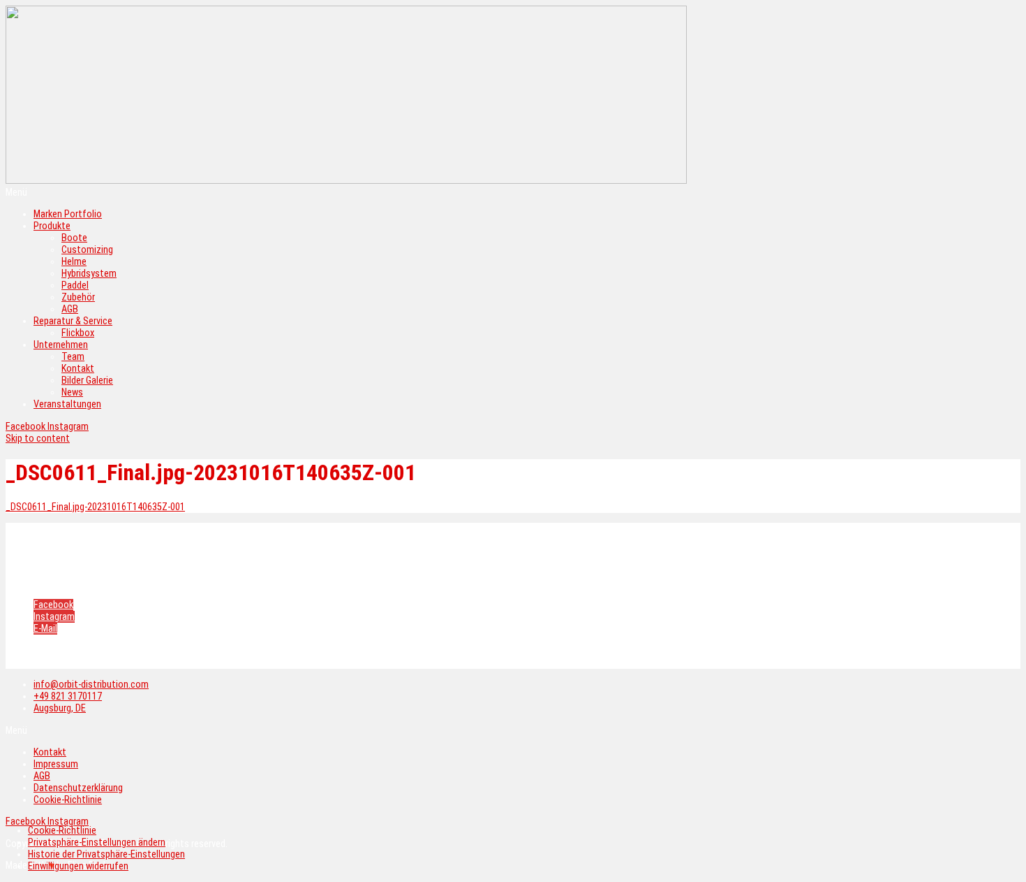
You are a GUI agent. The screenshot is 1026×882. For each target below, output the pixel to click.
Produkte (52, 226)
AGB (69, 309)
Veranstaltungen (67, 404)
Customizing (87, 250)
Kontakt (77, 369)
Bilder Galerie (87, 380)
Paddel (75, 285)
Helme (74, 262)
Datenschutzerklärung (81, 569)
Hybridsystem (89, 274)
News (72, 392)
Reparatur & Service (73, 321)
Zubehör (78, 297)
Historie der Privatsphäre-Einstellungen (106, 854)
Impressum (57, 542)
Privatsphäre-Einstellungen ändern (96, 842)
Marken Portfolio (68, 214)
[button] (513, 192)
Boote (74, 238)
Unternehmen (61, 345)
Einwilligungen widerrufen (78, 866)
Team (72, 357)
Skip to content (38, 438)
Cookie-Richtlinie (70, 582)
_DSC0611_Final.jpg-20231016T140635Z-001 (95, 507)
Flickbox (77, 333)
